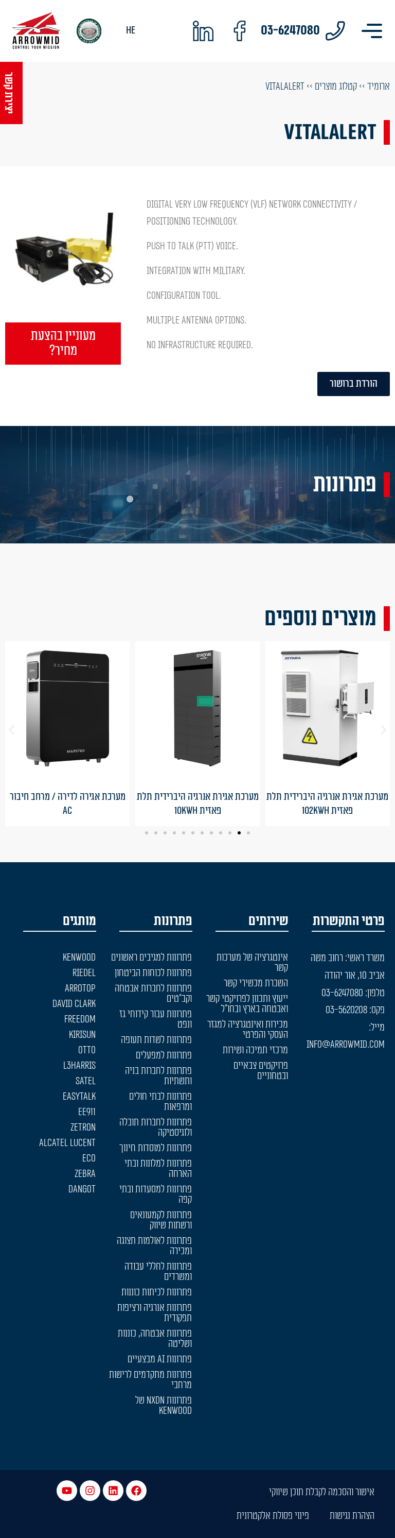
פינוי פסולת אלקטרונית (273, 1516)
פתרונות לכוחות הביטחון (153, 973)
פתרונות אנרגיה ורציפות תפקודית (154, 1313)
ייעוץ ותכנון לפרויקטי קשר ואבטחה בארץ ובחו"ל (247, 1004)
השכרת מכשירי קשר (256, 983)
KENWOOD (79, 957)
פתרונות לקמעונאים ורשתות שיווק (161, 1220)
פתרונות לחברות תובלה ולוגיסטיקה (155, 1127)
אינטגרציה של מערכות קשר (252, 962)
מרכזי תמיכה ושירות (255, 1050)
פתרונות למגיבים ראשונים (151, 957)
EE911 (87, 1112)
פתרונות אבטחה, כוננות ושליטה (155, 1338)
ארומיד (378, 86)
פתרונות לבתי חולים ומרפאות (160, 1101)
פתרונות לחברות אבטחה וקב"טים (153, 993)
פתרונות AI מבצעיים (160, 1359)
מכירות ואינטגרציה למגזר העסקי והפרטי (247, 1029)
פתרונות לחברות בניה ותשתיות (158, 1076)
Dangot (82, 1189)
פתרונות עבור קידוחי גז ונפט (155, 1019)
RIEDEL (84, 973)
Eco (89, 1158)
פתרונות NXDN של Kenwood (163, 1405)
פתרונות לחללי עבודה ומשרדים (158, 1271)
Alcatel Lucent (67, 1143)
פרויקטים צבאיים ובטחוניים (261, 1070)
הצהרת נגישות (352, 1516)
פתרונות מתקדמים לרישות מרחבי (150, 1380)
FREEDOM (80, 1019)
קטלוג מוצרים (336, 86)
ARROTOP (80, 988)
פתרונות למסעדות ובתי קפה (155, 1194)
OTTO (87, 1050)
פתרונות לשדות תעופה (156, 1040)
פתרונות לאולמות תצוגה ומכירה (154, 1246)
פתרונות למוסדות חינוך (155, 1148)
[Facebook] (136, 1490)
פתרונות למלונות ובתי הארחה (158, 1168)
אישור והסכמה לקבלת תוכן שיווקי (321, 1492)
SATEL (86, 1081)
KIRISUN (82, 1035)
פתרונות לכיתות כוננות (156, 1292)
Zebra (85, 1174)
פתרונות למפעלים (164, 1055)
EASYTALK (79, 1096)
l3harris (79, 1065)
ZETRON (83, 1127)
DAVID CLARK (74, 1004)
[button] (11, 730)
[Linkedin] (113, 1490)
